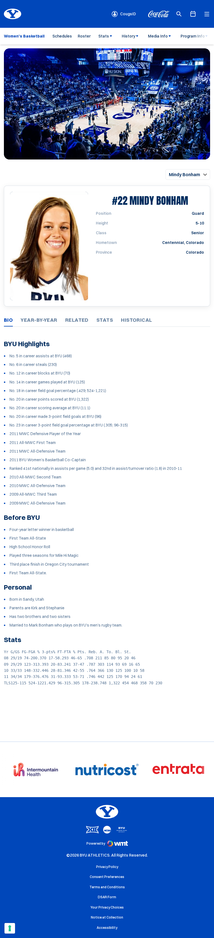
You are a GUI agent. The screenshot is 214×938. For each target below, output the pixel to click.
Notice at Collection (107, 917)
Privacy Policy (107, 867)
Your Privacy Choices (107, 907)
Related (77, 320)
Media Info (158, 36)
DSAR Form (107, 897)
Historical (136, 320)
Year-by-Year (39, 320)
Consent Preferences (107, 877)
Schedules (62, 36)
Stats (103, 36)
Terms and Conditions (107, 887)
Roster (84, 36)
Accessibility (107, 927)
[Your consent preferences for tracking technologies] (9, 928)
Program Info (193, 36)
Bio (8, 320)
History (128, 36)
